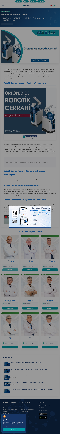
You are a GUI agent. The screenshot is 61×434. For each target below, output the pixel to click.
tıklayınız (5, 426)
